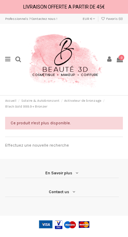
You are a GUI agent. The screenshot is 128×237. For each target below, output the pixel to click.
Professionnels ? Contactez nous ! (31, 19)
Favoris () (114, 19)
